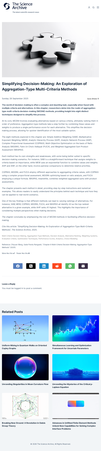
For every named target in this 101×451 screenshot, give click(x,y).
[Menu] (98, 7)
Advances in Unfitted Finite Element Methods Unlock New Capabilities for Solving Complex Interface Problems (74, 426)
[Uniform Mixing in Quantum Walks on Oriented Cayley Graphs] (25, 328)
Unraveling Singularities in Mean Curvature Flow (25, 384)
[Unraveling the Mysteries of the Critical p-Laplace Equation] (75, 367)
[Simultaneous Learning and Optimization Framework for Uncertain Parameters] (75, 328)
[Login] (89, 7)
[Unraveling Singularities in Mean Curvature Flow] (25, 367)
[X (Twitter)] (31, 266)
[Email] (83, 266)
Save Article (92, 99)
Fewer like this (22, 253)
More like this (7, 253)
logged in (18, 288)
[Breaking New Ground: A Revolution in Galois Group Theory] (25, 406)
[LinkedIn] (44, 266)
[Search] (93, 7)
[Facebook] (18, 266)
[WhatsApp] (70, 266)
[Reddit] (57, 266)
